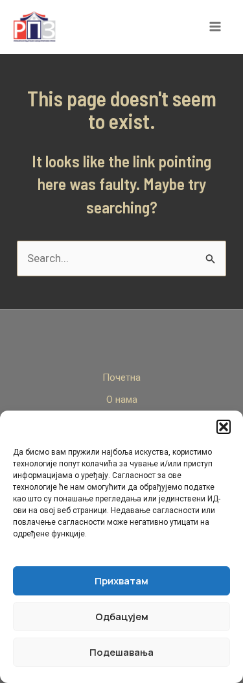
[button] (223, 426)
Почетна (121, 377)
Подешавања (121, 652)
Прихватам (121, 581)
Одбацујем (121, 616)
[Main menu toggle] (216, 27)
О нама (121, 399)
